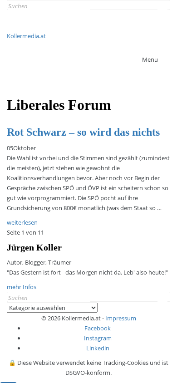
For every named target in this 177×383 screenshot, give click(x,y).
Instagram (98, 338)
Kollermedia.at (26, 36)
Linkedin (97, 348)
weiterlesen (22, 222)
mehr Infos (21, 287)
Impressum (120, 318)
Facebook (97, 328)
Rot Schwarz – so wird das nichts (83, 132)
